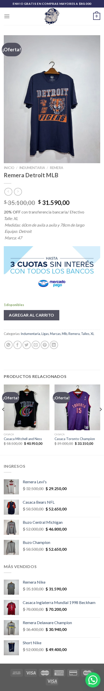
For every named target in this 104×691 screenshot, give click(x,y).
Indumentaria (32, 168)
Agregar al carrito (31, 315)
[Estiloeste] (52, 16)
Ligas (45, 334)
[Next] (100, 419)
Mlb (64, 334)
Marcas (55, 334)
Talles (85, 334)
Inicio (9, 168)
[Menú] (7, 16)
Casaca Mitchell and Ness (23, 439)
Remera (56, 168)
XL (92, 334)
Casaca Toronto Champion (75, 439)
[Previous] (3, 419)
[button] (92, 679)
